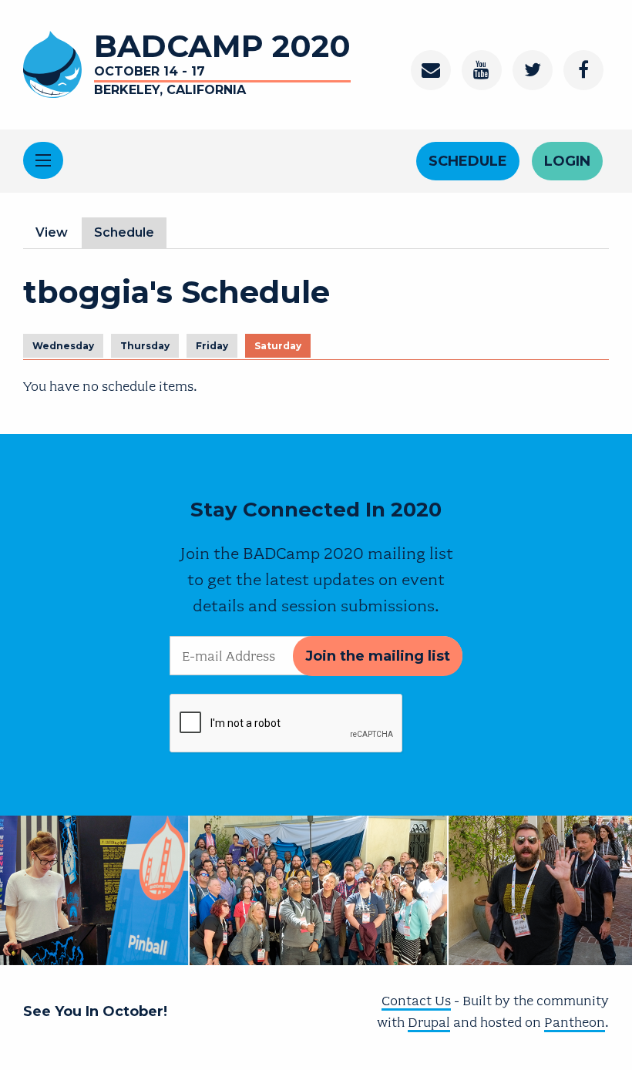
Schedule (468, 161)
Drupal (429, 1022)
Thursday (145, 346)
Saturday (277, 346)
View (51, 232)
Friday (212, 346)
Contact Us (416, 1000)
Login (567, 161)
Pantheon (574, 1022)
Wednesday (63, 346)
